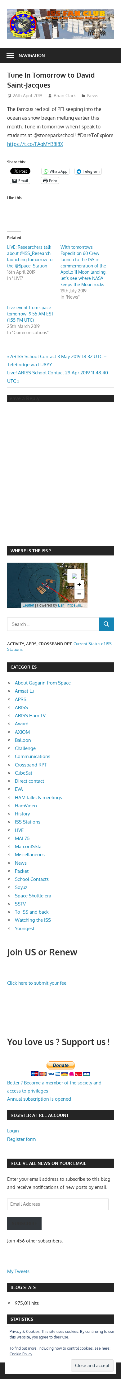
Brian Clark (65, 95)
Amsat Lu (24, 691)
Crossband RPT (31, 765)
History (22, 814)
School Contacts (32, 879)
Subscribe (24, 1223)
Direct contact (29, 781)
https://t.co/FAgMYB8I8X (35, 144)
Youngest (24, 928)
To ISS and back (32, 912)
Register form (21, 1139)
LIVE (19, 830)
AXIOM (22, 732)
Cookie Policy (21, 1354)
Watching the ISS (33, 920)
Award (22, 724)
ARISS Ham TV (30, 715)
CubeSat (23, 773)
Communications (32, 756)
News (92, 95)
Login (13, 1131)
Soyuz (21, 887)
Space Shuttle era (33, 896)
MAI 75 (22, 838)
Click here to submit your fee (36, 983)
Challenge (25, 748)
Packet (22, 871)
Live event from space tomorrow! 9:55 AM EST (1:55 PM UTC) (30, 314)
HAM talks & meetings (38, 797)
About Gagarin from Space (43, 683)
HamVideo (26, 806)
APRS (20, 699)
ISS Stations (27, 822)
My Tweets (18, 1271)
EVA (19, 789)
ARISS (21, 707)
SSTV (20, 904)
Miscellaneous (30, 855)
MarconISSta (28, 846)
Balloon (23, 740)
